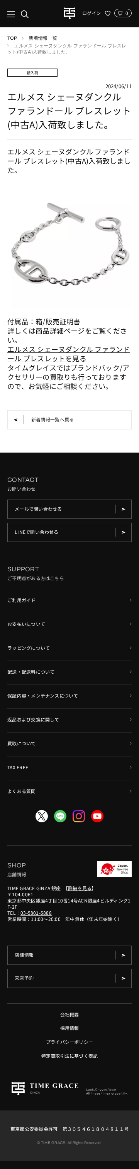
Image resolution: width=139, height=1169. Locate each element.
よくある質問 (21, 791)
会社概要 (69, 1014)
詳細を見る (80, 888)
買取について (21, 743)
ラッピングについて (28, 647)
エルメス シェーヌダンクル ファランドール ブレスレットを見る (68, 353)
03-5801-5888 (36, 912)
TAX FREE (17, 767)
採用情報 (69, 1028)
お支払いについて (26, 624)
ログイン (91, 13)
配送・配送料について (30, 671)
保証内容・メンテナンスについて (42, 695)
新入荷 (33, 72)
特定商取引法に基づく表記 (69, 1055)
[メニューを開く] (18, 14)
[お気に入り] (107, 13)
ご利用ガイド (21, 600)
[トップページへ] (69, 13)
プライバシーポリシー (69, 1041)
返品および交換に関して (33, 719)
